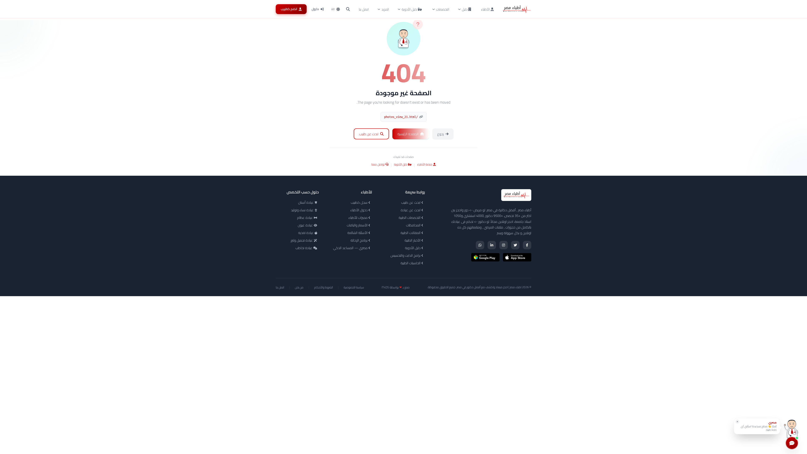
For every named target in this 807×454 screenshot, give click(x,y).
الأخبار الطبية (413, 240)
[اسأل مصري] (792, 428)
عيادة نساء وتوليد (303, 210)
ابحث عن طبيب (411, 202)
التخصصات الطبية (410, 217)
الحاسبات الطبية (411, 263)
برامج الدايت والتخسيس (405, 255)
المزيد (385, 9)
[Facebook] (527, 245)
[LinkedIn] (492, 245)
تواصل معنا (378, 164)
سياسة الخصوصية (354, 287)
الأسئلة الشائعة (357, 233)
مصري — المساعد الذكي (350, 248)
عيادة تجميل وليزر (302, 240)
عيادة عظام (305, 217)
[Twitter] (515, 245)
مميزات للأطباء (358, 217)
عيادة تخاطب (304, 248)
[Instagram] (503, 245)
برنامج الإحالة (359, 240)
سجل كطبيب (359, 202)
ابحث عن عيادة (411, 210)
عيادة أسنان (306, 202)
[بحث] (348, 9)
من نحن (299, 287)
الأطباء (486, 9)
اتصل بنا (364, 9)
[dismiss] (737, 422)
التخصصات (442, 9)
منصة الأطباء (424, 164)
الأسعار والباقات (357, 225)
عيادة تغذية (306, 233)
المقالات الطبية (411, 233)
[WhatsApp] (480, 245)
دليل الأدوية (409, 9)
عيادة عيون (306, 225)
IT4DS (385, 287)
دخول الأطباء (359, 210)
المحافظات (413, 225)
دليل (465, 9)
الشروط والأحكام (323, 287)
